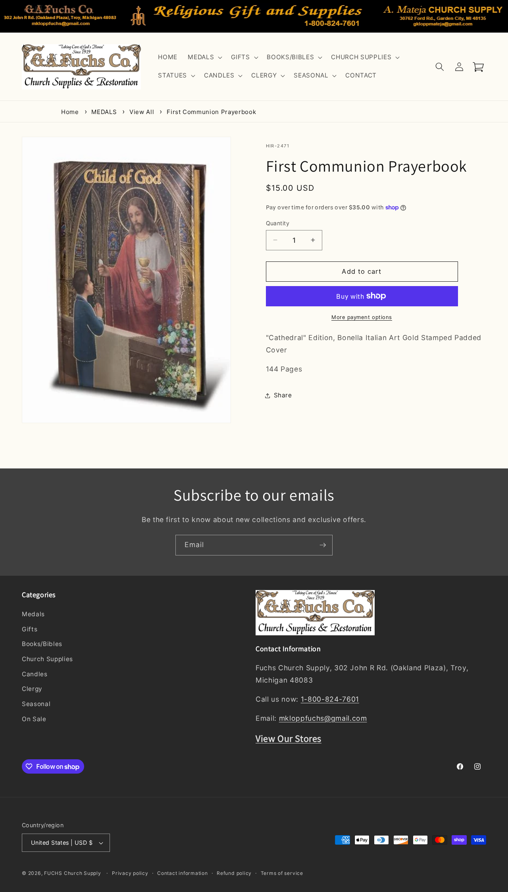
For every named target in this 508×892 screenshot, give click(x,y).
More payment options (361, 316)
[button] (204, 57)
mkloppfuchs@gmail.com (323, 718)
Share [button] (283, 395)
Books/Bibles (42, 644)
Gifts (29, 629)
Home (70, 112)
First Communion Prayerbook (211, 112)
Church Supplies (47, 659)
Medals (33, 614)
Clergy (32, 689)
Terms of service (282, 873)
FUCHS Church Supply (72, 874)
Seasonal (36, 704)
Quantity (278, 222)
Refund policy (234, 873)
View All (141, 112)
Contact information (182, 873)
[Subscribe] (322, 545)
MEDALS (104, 112)
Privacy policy (130, 873)
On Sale (34, 719)
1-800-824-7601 (330, 699)
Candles (35, 674)
